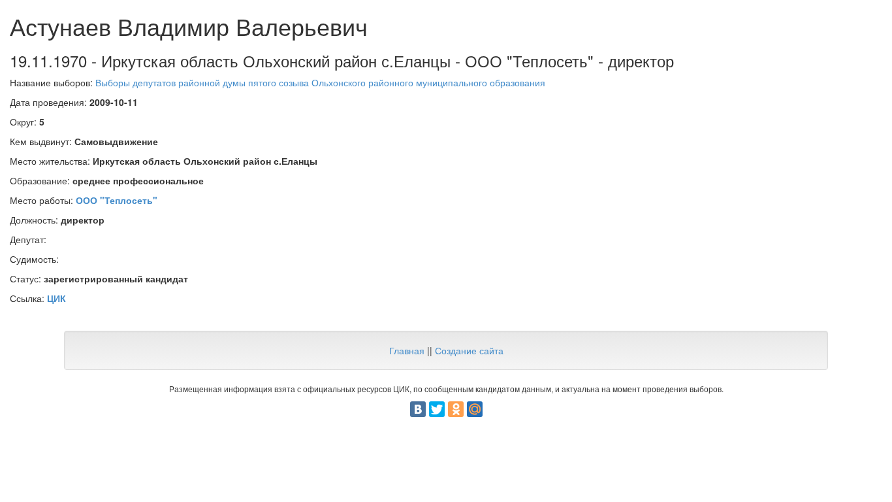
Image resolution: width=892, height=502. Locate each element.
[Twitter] (437, 409)
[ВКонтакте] (418, 409)
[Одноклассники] (456, 409)
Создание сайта (469, 350)
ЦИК (56, 298)
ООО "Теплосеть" (116, 200)
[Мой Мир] (475, 409)
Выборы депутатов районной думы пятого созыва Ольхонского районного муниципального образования (320, 82)
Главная (406, 350)
